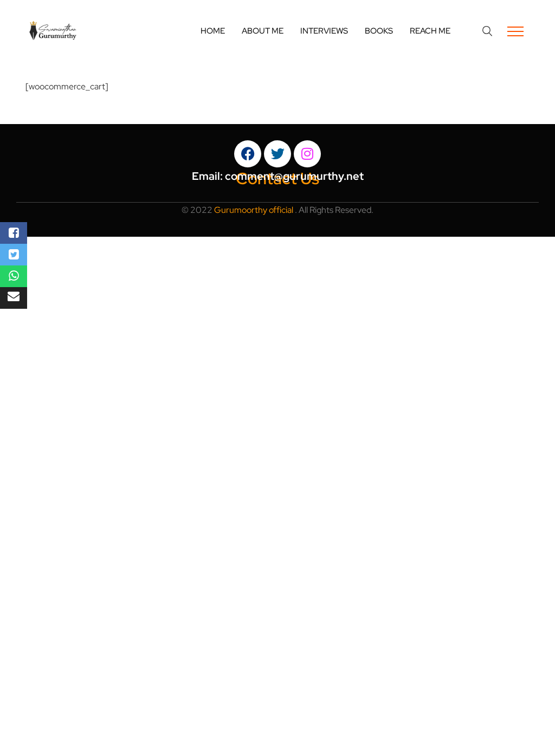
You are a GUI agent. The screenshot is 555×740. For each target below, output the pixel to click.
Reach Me (430, 30)
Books (379, 30)
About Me (262, 30)
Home (213, 30)
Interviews (324, 30)
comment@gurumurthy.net (294, 176)
